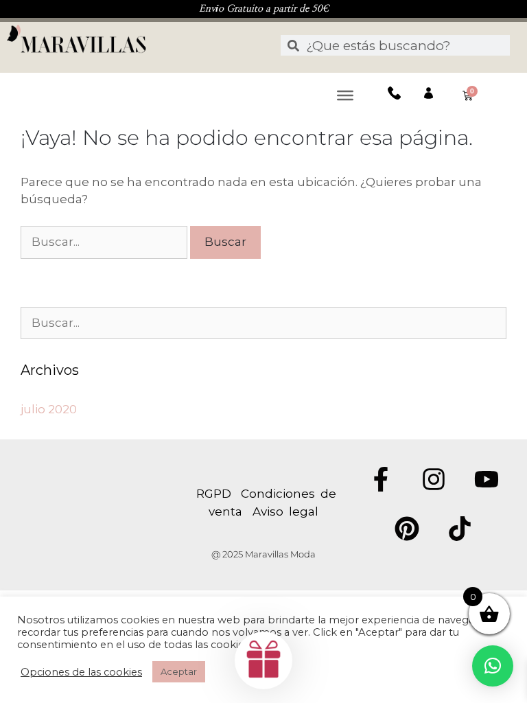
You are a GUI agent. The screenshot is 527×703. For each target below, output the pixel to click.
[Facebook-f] (381, 479)
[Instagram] (433, 479)
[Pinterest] (407, 528)
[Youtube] (486, 479)
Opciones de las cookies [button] (81, 672)
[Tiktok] (459, 528)
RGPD (219, 493)
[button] (492, 666)
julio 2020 (49, 409)
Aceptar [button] (179, 671)
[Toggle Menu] (345, 95)
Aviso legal (285, 511)
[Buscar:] (105, 242)
